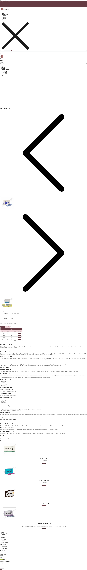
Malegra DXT (4, 383)
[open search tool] (14, 49)
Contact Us (3, 534)
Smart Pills (3, 540)
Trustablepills (8, 561)
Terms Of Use (4, 535)
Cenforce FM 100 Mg (44, 480)
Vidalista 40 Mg (4, 546)
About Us (3, 532)
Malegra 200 (4, 382)
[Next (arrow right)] (1, 569)
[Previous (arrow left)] (0, 569)
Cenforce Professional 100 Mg (44, 523)
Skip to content (2, 0)
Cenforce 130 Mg (44, 458)
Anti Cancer (4, 539)
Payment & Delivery (5, 533)
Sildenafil (17, 324)
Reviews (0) (4, 342)
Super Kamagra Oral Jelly (6, 547)
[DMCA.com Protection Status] (3, 559)
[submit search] (11, 50)
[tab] (44, 342)
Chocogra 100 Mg (44, 503)
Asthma (3, 541)
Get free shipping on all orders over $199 (5, 1)
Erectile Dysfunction (13, 324)
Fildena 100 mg (4, 548)
